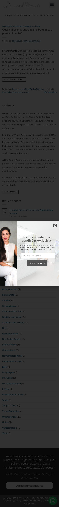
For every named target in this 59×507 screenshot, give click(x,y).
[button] (55, 225)
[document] (29, 253)
